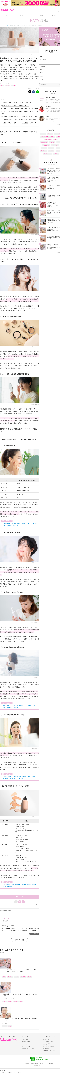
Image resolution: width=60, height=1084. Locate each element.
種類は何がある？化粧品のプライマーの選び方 (15, 105)
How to (2, 85)
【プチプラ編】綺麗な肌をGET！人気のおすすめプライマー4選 (20, 108)
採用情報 (51, 1063)
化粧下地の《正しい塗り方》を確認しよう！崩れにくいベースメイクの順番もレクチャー (20, 706)
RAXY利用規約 (46, 1048)
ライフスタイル (47, 153)
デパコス (51, 150)
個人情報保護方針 (34, 1063)
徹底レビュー (10, 976)
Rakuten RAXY (7, 10)
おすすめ (7, 85)
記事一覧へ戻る (19, 940)
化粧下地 (13, 85)
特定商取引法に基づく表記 (49, 1050)
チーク (29, 976)
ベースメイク (6, 83)
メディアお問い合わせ (48, 1041)
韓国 (4, 976)
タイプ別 (15, 1001)
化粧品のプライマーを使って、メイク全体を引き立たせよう (19, 123)
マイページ (24, 1044)
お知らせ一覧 (46, 1039)
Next (37, 904)
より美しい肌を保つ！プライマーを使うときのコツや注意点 (19, 120)
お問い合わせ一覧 (11, 1072)
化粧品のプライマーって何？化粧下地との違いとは (16, 102)
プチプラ (44, 148)
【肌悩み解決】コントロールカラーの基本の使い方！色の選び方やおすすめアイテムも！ (20, 524)
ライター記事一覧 (34, 933)
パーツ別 (51, 148)
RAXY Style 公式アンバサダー (47, 136)
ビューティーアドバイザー (28, 1048)
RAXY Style (23, 15)
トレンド (16, 976)
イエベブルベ (23, 976)
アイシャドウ (44, 142)
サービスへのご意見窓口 (48, 1046)
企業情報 (27, 1063)
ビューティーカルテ (26, 1046)
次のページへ (19, 897)
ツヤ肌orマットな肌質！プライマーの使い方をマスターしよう (19, 117)
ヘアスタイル (46, 145)
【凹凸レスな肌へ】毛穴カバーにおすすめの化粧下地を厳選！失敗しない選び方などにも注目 (19, 777)
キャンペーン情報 (39, 15)
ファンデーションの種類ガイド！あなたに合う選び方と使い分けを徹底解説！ (20, 885)
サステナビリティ (21, 1072)
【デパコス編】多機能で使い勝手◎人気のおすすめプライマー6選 (20, 112)
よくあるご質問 (46, 1044)
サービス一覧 (3, 1072)
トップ (7, 15)
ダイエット (43, 150)
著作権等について (43, 1063)
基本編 (9, 1001)
